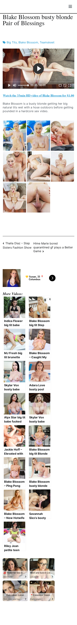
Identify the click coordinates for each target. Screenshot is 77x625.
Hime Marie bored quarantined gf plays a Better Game (53, 247)
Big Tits (12, 42)
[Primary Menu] (70, 6)
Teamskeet (47, 42)
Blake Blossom (28, 42)
